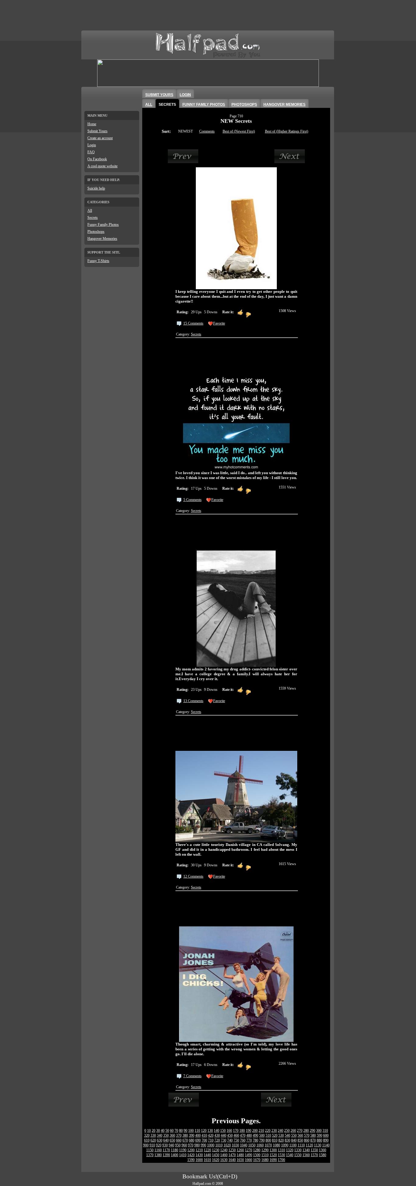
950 (178, 1145)
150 (223, 1130)
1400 (174, 1155)
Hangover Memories (102, 238)
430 (217, 1135)
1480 (240, 1155)
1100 (293, 1145)
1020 (227, 1145)
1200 (191, 1150)
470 (242, 1135)
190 (248, 1130)
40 (162, 1130)
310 (325, 1130)
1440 (207, 1155)
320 (147, 1135)
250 (287, 1130)
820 (281, 1140)
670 (185, 1140)
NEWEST (185, 131)
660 (179, 1140)
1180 (174, 1150)
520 (274, 1135)
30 (158, 1130)
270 (299, 1130)
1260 (240, 1150)
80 (181, 1130)
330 (153, 1135)
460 (236, 1135)
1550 (297, 1155)
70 (176, 1130)
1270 (248, 1150)
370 (179, 1135)
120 (203, 1130)
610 (147, 1140)
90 (185, 1130)
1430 (199, 1155)
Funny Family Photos (103, 224)
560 (300, 1135)
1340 (306, 1150)
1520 (273, 1155)
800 (268, 1140)
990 (203, 1145)
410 (204, 1135)
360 (172, 1135)
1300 (273, 1150)
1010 (219, 1145)
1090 (284, 1145)
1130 (317, 1145)
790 (262, 1140)
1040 (243, 1145)
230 (274, 1130)
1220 (207, 1150)
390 (191, 1135)
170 (235, 1130)
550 (294, 1135)
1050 (252, 1145)
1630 (223, 1160)
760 (242, 1140)
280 (306, 1130)
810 (274, 1140)
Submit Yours (97, 131)
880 (319, 1140)
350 (166, 1135)
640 (166, 1140)
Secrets (92, 217)
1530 (281, 1155)
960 (184, 1145)
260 (293, 1130)
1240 (223, 1150)
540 (287, 1135)
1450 (215, 1155)
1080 (276, 1145)
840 (294, 1140)
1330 (297, 1150)
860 (306, 1140)
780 (255, 1140)
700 (204, 1140)
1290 (265, 1150)
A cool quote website (102, 166)
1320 (289, 1150)
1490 (248, 1155)
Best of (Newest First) (239, 131)
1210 (199, 1150)
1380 (158, 1155)
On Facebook (97, 159)
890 (326, 1140)
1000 (210, 1145)
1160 (158, 1150)
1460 (223, 1155)
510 (268, 1135)
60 (172, 1130)
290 (312, 1130)
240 (280, 1130)
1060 (260, 1145)
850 (300, 1140)
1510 (265, 1155)
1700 (281, 1160)
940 (171, 1145)
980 (197, 1145)
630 (159, 1140)
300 (319, 1130)
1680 (265, 1160)
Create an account (100, 138)
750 (236, 1140)
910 (152, 1145)
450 (230, 1135)
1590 (191, 1160)
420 (210, 1135)
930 (165, 1145)
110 (197, 1130)
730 (223, 1140)
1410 (182, 1155)
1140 (326, 1145)
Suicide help (96, 188)
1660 (248, 1160)
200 (255, 1130)
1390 (166, 1155)
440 (223, 1135)
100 (191, 1130)
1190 (182, 1150)
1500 (256, 1155)
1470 (232, 1155)
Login (91, 145)
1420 (191, 1155)
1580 (322, 1155)
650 (172, 1140)
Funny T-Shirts (98, 261)
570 (306, 1135)
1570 (314, 1155)
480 (249, 1135)
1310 (281, 1150)
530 (281, 1135)
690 (198, 1140)
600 (326, 1135)
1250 (232, 1150)
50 (167, 1130)
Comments (207, 131)
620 (153, 1140)
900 (146, 1145)
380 (185, 1135)
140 (216, 1130)
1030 (235, 1145)
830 (287, 1140)
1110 (301, 1145)
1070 (268, 1145)
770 (249, 1140)
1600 (199, 1160)
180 (242, 1130)
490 (255, 1135)
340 (159, 1135)
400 (198, 1135)
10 (149, 1130)
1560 (306, 1155)
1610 (207, 1160)
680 (191, 1140)
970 (190, 1145)
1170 (166, 1150)
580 (313, 1135)
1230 (215, 1150)
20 (153, 1130)
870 (313, 1140)
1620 (215, 1160)
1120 (309, 1145)
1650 (240, 1160)
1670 (256, 1160)
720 (217, 1140)
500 (262, 1135)
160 (229, 1130)
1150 (149, 1150)
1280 (256, 1150)
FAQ (91, 152)
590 (319, 1135)
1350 (314, 1150)
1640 (232, 1160)
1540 (289, 1155)
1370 (149, 1155)
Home (91, 124)
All (89, 210)
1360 (322, 1150)
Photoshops (95, 231)
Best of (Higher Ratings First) (286, 131)
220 (267, 1130)
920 (158, 1145)
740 (230, 1140)
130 (210, 1130)
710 (210, 1140)
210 (261, 1130)
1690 (273, 1160)
